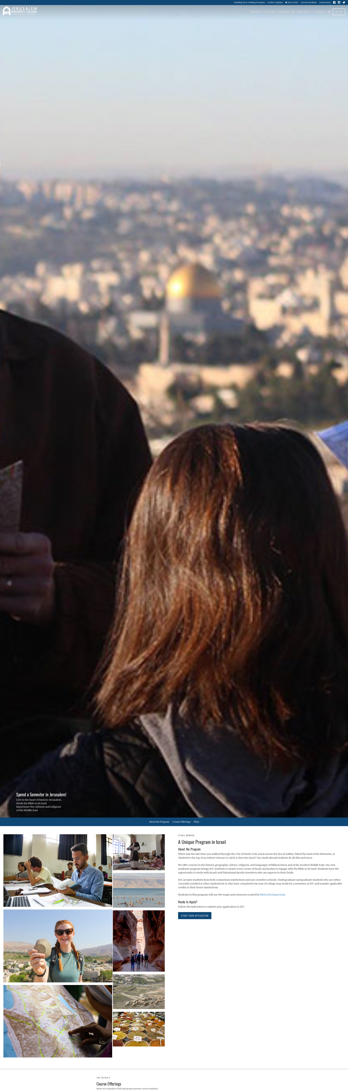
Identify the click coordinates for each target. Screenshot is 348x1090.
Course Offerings (182, 821)
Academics (269, 11)
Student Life (304, 11)
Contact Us (319, 11)
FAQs (196, 821)
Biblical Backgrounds (272, 894)
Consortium (325, 2)
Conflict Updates (275, 2)
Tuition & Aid (286, 11)
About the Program (159, 821)
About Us (255, 11)
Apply (339, 11)
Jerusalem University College (20, 10)
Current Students (309, 2)
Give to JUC (293, 2)
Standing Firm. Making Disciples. (249, 2)
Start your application (194, 915)
